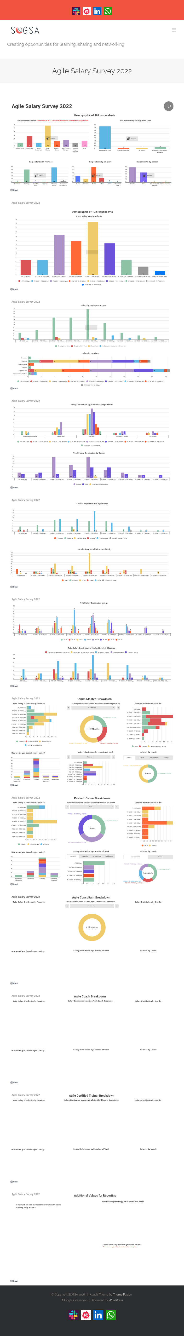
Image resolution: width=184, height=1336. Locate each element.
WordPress (116, 1300)
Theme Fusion (122, 1294)
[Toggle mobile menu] (174, 29)
